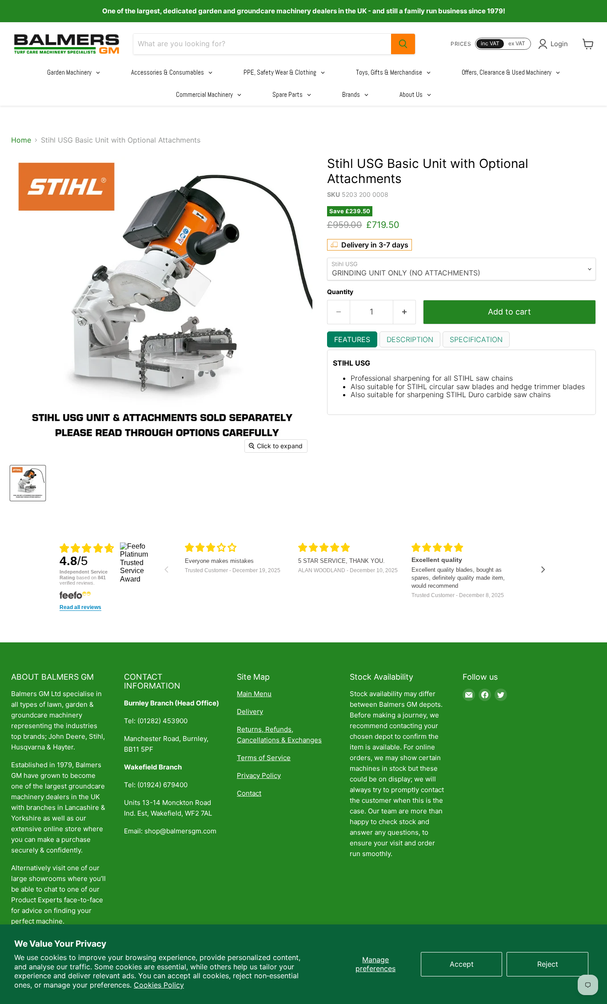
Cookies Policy (159, 984)
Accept (462, 964)
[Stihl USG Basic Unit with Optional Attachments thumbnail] (27, 483)
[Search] (403, 44)
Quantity (340, 291)
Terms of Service (264, 757)
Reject (547, 964)
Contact (249, 793)
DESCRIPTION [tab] (410, 339)
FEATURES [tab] (352, 339)
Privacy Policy (259, 775)
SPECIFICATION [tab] (476, 339)
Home (21, 140)
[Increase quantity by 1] (404, 312)
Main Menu (254, 693)
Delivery (250, 711)
